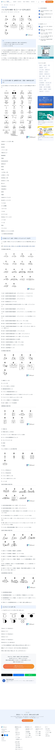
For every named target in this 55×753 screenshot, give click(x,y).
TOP (2, 4)
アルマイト (41, 80)
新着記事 (14, 1)
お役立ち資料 (18, 745)
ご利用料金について (19, 739)
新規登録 (17, 728)
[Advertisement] (18, 69)
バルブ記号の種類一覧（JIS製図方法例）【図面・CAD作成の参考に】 (15, 42)
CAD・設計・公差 (48, 82)
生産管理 (49, 89)
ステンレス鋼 (41, 69)
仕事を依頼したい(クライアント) (29, 729)
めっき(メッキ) (46, 78)
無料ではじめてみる (18, 666)
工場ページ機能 (38, 731)
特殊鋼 (43, 76)
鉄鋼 (40, 76)
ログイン (42, 1)
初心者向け (19, 1)
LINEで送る (30, 674)
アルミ (45, 67)
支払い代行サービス (29, 737)
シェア (19, 674)
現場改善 (45, 89)
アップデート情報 (48, 732)
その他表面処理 (41, 82)
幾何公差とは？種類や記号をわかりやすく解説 (47, 14)
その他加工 (46, 71)
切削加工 (45, 65)
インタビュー (47, 91)
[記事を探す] (38, 1)
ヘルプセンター (48, 730)
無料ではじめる (49, 1)
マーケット (17, 735)
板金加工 (40, 65)
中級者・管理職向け (26, 1)
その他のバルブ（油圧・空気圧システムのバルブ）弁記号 (13, 44)
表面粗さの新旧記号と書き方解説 (46, 17)
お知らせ (47, 734)
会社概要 (3, 737)
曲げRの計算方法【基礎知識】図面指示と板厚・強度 (46, 40)
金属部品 (40, 89)
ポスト (7, 674)
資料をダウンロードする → (27, 720)
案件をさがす (18, 732)
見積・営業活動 (41, 84)
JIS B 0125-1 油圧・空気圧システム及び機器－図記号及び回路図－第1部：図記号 (19, 246)
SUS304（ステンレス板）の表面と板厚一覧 (46, 27)
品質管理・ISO (47, 69)
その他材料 (41, 78)
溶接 (49, 65)
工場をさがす (41, 91)
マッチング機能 (28, 733)
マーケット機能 (28, 735)
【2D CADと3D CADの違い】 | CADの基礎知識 (46, 11)
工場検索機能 (28, 731)
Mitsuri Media (6, 4)
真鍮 (49, 76)
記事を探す (38, 1)
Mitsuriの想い (48, 728)
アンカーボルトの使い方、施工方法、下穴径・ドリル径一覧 (47, 33)
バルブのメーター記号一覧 (8, 45)
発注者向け (33, 1)
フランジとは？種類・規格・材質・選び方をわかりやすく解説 (47, 37)
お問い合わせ (48, 735)
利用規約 (3, 739)
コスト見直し (48, 84)
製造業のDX (41, 71)
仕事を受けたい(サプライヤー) (39, 729)
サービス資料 (18, 737)
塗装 (45, 80)
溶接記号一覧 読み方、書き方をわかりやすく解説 (47, 30)
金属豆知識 (41, 67)
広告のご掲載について (19, 747)
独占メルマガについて (19, 749)
